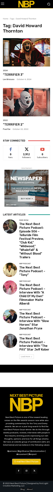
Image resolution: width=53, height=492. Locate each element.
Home (5, 18)
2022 (5, 120)
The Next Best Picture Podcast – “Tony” (32, 271)
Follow (26, 148)
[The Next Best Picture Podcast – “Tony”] (10, 270)
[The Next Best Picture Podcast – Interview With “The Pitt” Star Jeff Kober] (10, 341)
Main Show (23, 220)
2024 (5, 70)
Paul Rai (6, 129)
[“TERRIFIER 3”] (26, 52)
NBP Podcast (25, 263)
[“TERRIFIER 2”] (26, 102)
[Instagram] (26, 471)
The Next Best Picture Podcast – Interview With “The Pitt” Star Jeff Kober (34, 344)
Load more (25, 356)
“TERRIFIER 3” (13, 74)
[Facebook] (18, 471)
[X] (34, 471)
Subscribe (42, 148)
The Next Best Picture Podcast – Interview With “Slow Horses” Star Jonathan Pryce (34, 321)
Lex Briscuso (8, 79)
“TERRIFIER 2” (13, 124)
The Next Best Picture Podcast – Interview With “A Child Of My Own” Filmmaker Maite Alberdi (32, 294)
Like (10, 148)
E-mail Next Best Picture (26, 461)
